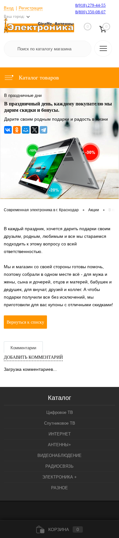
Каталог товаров (38, 77)
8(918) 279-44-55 (90, 5)
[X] (34, 130)
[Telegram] (43, 130)
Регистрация (31, 8)
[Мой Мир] (26, 130)
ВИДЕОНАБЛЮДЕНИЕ (59, 455)
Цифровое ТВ (59, 412)
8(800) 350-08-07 (90, 11)
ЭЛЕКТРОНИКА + (59, 477)
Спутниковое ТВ (59, 423)
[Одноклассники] (17, 130)
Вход (9, 8)
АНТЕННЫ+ (59, 444)
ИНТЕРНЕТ (60, 434)
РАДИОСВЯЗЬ (59, 466)
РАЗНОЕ (59, 487)
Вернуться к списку (25, 322)
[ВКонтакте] (8, 130)
